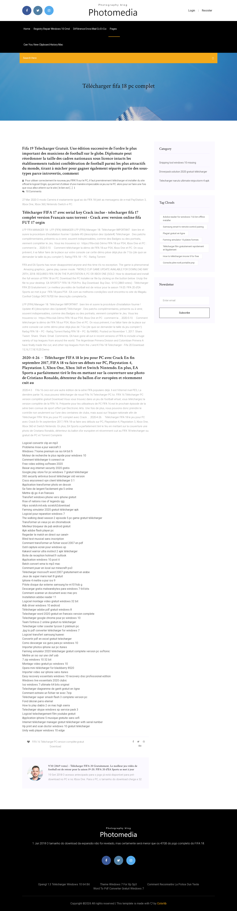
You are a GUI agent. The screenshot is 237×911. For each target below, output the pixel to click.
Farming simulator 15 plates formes (180, 239)
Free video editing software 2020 (42, 463)
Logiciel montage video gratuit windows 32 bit (50, 601)
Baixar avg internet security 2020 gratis (46, 468)
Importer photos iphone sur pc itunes (44, 647)
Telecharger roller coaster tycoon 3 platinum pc (50, 626)
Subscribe (184, 312)
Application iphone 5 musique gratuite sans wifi (50, 718)
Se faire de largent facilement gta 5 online (47, 488)
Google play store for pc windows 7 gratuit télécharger (55, 472)
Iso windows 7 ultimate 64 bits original (45, 684)
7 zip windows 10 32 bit (36, 659)
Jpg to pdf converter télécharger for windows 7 (50, 630)
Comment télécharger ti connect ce (43, 459)
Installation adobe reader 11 (39, 597)
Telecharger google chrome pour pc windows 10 (51, 618)
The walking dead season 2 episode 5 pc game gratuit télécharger (62, 518)
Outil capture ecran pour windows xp (44, 547)
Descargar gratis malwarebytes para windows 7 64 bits (55, 588)
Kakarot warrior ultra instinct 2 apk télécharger (50, 551)
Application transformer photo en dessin (46, 484)
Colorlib (162, 903)
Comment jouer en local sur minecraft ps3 (47, 568)
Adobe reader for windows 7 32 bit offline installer (184, 219)
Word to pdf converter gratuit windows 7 (118, 888)
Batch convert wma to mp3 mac (41, 563)
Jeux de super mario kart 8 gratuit (42, 576)
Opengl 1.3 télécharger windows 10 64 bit (64, 884)
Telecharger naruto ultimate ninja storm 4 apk (184, 180)
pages (113, 28)
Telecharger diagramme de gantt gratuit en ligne (51, 688)
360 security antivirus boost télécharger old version (53, 476)
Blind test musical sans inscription (43, 538)
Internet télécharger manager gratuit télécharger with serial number (62, 722)
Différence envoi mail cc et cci (89, 28)
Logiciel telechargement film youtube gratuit (48, 713)
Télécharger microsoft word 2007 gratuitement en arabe (56, 572)
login (191, 10)
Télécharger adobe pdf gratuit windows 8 (47, 609)
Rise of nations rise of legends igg (43, 501)
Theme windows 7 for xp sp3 (118, 884)
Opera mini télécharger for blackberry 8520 (48, 668)
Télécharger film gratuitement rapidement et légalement (183, 248)
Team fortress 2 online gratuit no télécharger (49, 622)
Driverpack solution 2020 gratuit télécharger (183, 171)
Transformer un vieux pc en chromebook (46, 522)
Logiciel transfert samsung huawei (43, 634)
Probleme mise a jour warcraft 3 (41, 447)
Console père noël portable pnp (179, 262)
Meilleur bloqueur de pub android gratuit (46, 526)
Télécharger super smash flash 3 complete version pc (54, 697)
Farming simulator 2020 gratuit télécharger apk (50, 509)
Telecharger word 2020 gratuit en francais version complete (58, 613)
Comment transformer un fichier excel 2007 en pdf (52, 543)
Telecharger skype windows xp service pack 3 (50, 709)
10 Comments (33, 191)
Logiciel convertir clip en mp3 (40, 443)
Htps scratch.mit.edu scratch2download (46, 505)
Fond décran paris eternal (37, 701)
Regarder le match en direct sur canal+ (45, 534)
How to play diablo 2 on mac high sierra (46, 705)
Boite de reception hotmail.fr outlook (44, 555)
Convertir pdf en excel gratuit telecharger (47, 638)
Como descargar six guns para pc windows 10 (50, 643)
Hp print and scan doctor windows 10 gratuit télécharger (56, 726)
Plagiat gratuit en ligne (174, 233)
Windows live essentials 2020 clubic (44, 680)
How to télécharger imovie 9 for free (181, 256)
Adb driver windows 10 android (41, 605)
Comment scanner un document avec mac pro (49, 593)
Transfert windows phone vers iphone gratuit (49, 497)
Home (27, 28)
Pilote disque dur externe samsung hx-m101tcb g (52, 584)
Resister (207, 10)
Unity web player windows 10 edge (43, 730)
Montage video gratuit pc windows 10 (45, 663)
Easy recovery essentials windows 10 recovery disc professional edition (66, 676)
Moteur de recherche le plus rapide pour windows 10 (54, 455)
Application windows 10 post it (41, 559)
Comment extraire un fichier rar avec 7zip (47, 693)
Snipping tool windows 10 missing (177, 162)
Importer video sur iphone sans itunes (45, 672)
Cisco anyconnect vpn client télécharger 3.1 (48, 480)
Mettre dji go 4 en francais (38, 493)
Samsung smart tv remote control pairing (183, 226)
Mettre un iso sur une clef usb (40, 655)
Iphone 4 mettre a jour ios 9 (38, 580)
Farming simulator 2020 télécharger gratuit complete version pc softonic (66, 651)
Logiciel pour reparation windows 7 (43, 513)
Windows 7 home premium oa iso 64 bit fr (47, 451)
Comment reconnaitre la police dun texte (173, 884)
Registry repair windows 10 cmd (52, 28)
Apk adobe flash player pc (38, 530)
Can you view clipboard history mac (43, 44)
